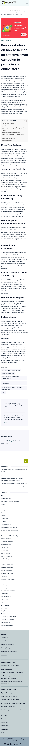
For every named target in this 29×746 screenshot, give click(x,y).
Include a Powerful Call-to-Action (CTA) (13, 135)
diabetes (3, 521)
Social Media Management (8, 616)
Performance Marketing (8, 591)
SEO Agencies (5, 605)
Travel (3, 732)
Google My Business (6, 556)
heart (2, 562)
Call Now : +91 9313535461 (9, 651)
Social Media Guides (6, 614)
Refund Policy (5, 641)
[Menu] (27, 3)
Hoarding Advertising (7, 565)
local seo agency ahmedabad (11, 710)
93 (2, 495)
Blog (2, 513)
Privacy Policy (5, 648)
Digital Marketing (6, 524)
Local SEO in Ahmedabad (8, 579)
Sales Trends (4, 599)
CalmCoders (17, 739)
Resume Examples (6, 596)
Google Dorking (5, 553)
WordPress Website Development (12, 672)
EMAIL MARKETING (6, 41)
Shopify (3, 611)
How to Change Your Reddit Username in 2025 (14, 483)
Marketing (4, 585)
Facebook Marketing (7, 541)
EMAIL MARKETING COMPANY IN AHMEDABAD (12, 383)
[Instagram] (5, 744)
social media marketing (8, 706)
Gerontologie (5, 547)
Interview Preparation (7, 573)
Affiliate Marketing (6, 498)
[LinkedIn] (11, 744)
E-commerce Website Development (13, 703)
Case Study (4, 518)
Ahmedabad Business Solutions (10, 501)
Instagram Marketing (7, 570)
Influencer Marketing (7, 567)
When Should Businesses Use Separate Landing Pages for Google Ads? (13, 405)
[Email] (17, 744)
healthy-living (5, 559)
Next (5, 422)
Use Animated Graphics (10, 138)
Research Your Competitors (11, 132)
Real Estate (4, 729)
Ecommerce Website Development (11, 536)
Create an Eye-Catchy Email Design (14, 127)
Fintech (3, 719)
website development (7, 625)
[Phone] (14, 744)
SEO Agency (4, 608)
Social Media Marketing (7, 619)
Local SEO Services (6, 582)
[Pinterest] (8, 744)
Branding (3, 515)
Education (4, 722)
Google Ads (4, 550)
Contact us (4, 638)
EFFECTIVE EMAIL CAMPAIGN (11, 370)
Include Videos (7, 140)
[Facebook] (2, 744)
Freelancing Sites (6, 544)
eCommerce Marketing (7, 533)
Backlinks (3, 507)
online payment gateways (8, 588)
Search (26, 461)
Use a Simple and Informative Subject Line (14, 130)
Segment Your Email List (10, 125)
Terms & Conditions (7, 644)
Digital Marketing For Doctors (9, 527)
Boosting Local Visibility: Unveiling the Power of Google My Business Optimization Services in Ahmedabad (14, 417)
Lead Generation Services (9, 696)
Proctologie (4, 593)
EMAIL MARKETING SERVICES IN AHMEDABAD (12, 388)
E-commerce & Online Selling (9, 530)
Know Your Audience (9, 123)
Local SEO (4, 576)
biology (3, 510)
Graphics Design (6, 669)
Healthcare (4, 726)
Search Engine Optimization (10, 666)
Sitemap (4, 655)
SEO (3, 392)
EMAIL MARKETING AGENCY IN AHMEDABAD (11, 378)
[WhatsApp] (20, 744)
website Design (5, 622)
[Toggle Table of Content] (24, 120)
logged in (12, 441)
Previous (9, 410)
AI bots (3, 504)
